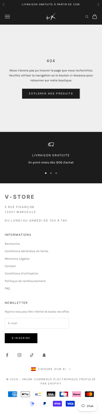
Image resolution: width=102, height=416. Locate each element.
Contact (10, 266)
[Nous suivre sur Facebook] (7, 355)
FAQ (7, 288)
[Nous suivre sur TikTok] (31, 355)
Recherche (12, 243)
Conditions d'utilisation (21, 273)
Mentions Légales (17, 258)
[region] (51, 153)
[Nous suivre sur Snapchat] (44, 355)
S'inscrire (21, 338)
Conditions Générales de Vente (26, 251)
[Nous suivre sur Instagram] (19, 355)
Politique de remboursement (25, 281)
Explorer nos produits (51, 93)
